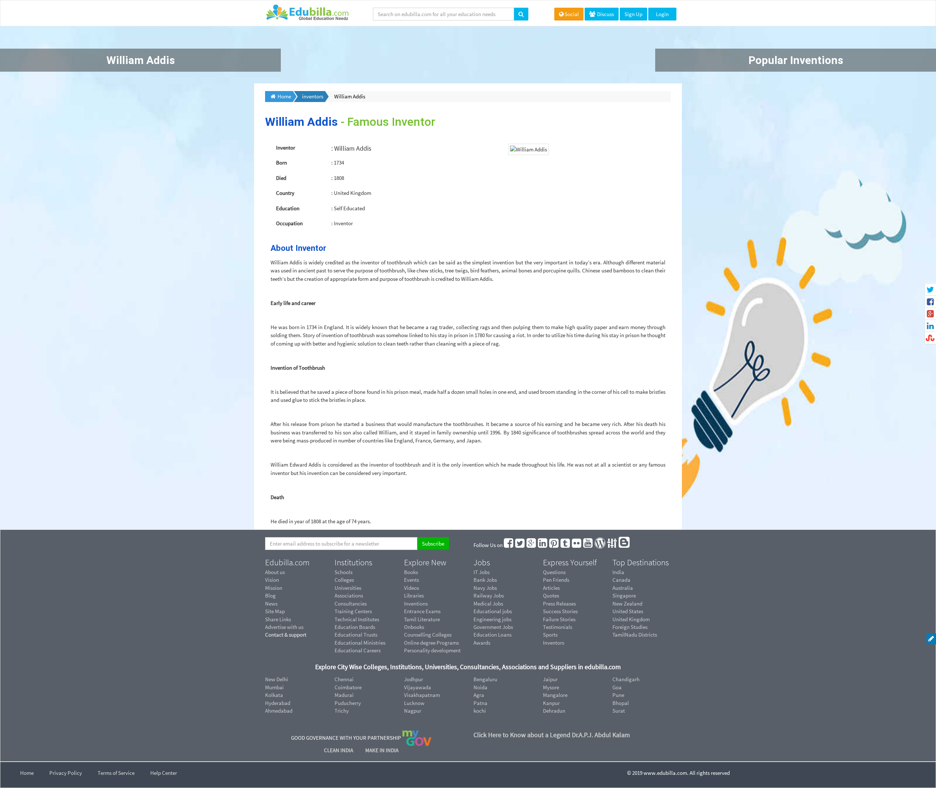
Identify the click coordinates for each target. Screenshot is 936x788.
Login (662, 14)
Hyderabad (277, 703)
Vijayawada (417, 687)
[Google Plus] (531, 545)
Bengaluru (485, 679)
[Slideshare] (612, 545)
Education (287, 208)
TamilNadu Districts (634, 634)
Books (411, 572)
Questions (554, 572)
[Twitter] (520, 545)
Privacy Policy (65, 772)
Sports (550, 634)
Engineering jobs (492, 619)
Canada (621, 579)
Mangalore (555, 694)
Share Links (278, 619)
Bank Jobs (485, 579)
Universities (348, 587)
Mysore (551, 687)
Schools (343, 572)
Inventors (553, 642)
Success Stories (560, 611)
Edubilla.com (287, 562)
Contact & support (285, 634)
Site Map (275, 611)
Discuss (605, 14)
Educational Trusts (356, 634)
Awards (481, 642)
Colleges (344, 579)
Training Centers (353, 611)
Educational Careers (358, 650)
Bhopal (620, 703)
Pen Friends (556, 579)
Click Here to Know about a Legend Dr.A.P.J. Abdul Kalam (551, 735)
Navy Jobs (485, 587)
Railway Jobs (488, 595)
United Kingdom (631, 619)
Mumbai (274, 687)
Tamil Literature (422, 619)
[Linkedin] (543, 545)
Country (285, 192)
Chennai (344, 679)
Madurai (344, 694)
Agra (478, 694)
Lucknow (414, 703)
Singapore (624, 595)
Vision (272, 579)
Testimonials (557, 626)
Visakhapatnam (422, 694)
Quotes (551, 595)
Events (411, 579)
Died (281, 177)
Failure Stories (559, 619)
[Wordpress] (600, 545)
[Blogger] (624, 545)
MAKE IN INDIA (382, 750)
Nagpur (412, 710)
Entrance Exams (422, 611)
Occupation (289, 223)
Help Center (163, 772)
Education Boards (355, 626)
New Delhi (276, 679)
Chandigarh (625, 679)
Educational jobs (492, 611)
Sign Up (633, 14)
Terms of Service (116, 772)
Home (27, 772)
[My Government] (416, 737)
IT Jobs (481, 572)
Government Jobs (493, 626)
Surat (618, 710)
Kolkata (274, 694)
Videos (411, 587)
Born (281, 162)
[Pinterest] (554, 545)
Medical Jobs (488, 603)
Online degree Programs (431, 642)
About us (275, 572)
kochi (479, 710)
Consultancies (351, 603)
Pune (618, 694)
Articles (551, 587)
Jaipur (550, 679)
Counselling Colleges (428, 634)
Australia (622, 587)
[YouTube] (588, 545)
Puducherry (348, 703)
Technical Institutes (357, 619)
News (271, 603)
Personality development (432, 650)
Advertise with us (284, 626)
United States (627, 611)
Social (572, 14)
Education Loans (492, 634)
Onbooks (414, 626)
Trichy (342, 710)
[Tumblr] (566, 545)
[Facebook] (509, 545)
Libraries (414, 595)
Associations (349, 595)
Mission (273, 587)
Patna (480, 703)
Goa (617, 687)
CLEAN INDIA (339, 750)
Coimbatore (348, 687)
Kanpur (551, 703)
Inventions (416, 603)
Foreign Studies (630, 626)
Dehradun (554, 710)
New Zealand (627, 603)
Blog (270, 595)
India (618, 572)
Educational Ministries (360, 642)
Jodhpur (413, 679)
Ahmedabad (278, 710)
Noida (480, 687)
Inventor (285, 147)
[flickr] (577, 545)
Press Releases (559, 603)
